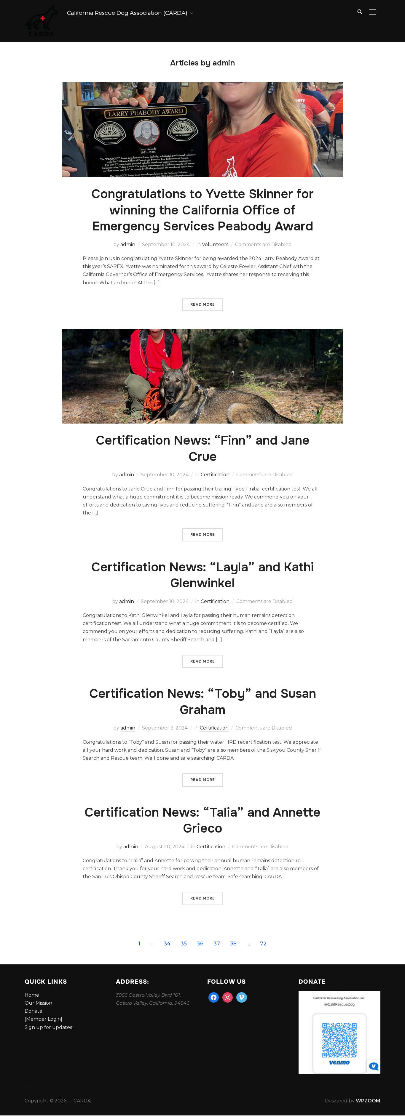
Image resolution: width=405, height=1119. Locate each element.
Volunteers (215, 244)
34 (167, 943)
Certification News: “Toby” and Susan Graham (202, 702)
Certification (215, 474)
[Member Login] (43, 1019)
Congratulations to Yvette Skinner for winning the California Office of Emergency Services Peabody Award (202, 210)
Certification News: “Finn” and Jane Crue (203, 448)
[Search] (360, 11)
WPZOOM (368, 1101)
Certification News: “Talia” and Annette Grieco (202, 820)
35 (184, 943)
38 (233, 943)
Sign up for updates (48, 1027)
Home (32, 995)
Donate (33, 1011)
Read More (202, 304)
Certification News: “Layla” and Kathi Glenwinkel (202, 575)
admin (127, 244)
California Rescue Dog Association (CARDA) (127, 12)
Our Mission (38, 1003)
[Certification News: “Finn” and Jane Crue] (202, 333)
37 (216, 943)
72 (263, 943)
